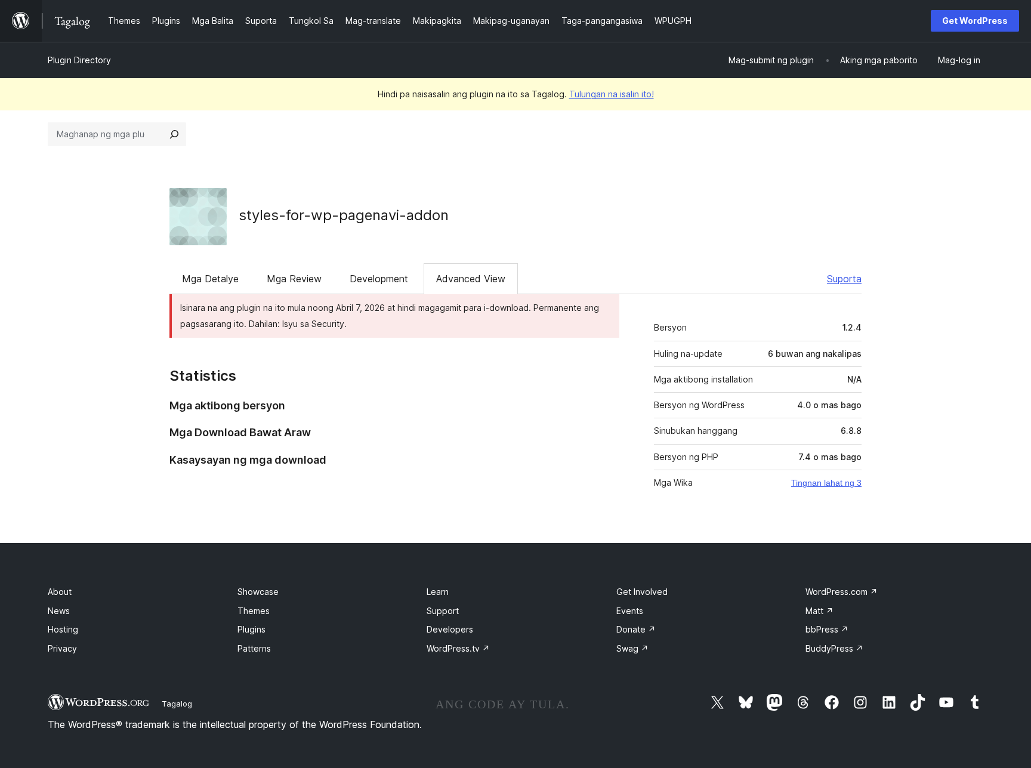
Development (379, 279)
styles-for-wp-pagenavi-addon (344, 215)
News (59, 611)
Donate (636, 629)
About (60, 592)
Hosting (63, 629)
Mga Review (294, 279)
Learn (438, 592)
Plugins (251, 629)
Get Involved (642, 592)
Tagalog (177, 703)
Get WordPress (975, 21)
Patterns (254, 648)
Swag (632, 648)
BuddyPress (834, 648)
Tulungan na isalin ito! (611, 94)
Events (629, 611)
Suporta (844, 279)
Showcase (258, 592)
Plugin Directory (79, 60)
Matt (819, 611)
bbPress (826, 629)
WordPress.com (841, 592)
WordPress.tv (458, 648)
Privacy (62, 648)
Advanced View (470, 279)
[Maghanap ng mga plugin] (174, 134)
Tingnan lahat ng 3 (826, 483)
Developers (450, 629)
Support (443, 611)
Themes (253, 611)
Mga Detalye (210, 279)
